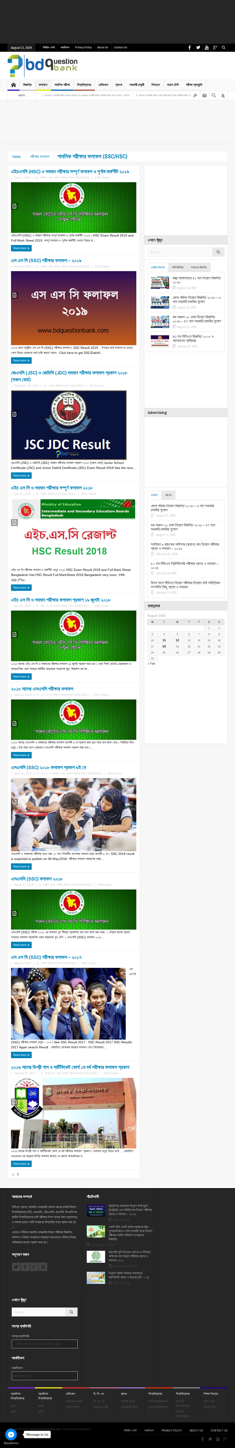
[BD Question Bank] (42, 66)
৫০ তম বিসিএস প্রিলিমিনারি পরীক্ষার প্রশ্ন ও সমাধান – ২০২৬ (185, 566)
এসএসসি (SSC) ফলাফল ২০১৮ (37, 878)
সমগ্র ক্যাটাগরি (20, 1336)
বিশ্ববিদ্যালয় (84, 84)
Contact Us (120, 47)
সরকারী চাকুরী (136, 84)
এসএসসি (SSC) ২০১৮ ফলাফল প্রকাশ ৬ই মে (48, 767)
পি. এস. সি (98, 1401)
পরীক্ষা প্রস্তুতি (194, 84)
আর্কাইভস (65, 47)
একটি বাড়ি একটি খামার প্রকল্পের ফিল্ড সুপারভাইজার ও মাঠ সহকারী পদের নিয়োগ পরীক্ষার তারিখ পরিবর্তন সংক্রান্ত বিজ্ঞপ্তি (130, 1233)
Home (16, 156)
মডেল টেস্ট (173, 84)
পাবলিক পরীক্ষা (62, 84)
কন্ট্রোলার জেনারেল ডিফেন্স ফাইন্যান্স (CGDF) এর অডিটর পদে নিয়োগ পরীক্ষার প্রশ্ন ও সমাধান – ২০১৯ (130, 1210)
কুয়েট (13, 1411)
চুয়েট (40, 1411)
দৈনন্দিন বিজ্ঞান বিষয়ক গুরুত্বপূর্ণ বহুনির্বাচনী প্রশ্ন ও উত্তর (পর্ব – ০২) (129, 1275)
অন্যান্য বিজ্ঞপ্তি (199, 267)
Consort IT (84, 1429)
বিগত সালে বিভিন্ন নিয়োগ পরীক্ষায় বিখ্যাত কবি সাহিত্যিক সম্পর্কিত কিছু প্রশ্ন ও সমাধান (185, 585)
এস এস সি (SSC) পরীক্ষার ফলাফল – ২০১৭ (46, 957)
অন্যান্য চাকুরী (100, 1407)
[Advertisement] (118, 21)
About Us (102, 47)
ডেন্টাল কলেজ (72, 1407)
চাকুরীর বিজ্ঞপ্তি (158, 267)
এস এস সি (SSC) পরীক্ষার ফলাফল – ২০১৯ (46, 260)
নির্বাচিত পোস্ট (49, 47)
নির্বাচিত (154, 495)
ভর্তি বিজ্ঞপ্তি (178, 267)
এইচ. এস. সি (46, 606)
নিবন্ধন (155, 84)
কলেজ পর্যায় (209, 1407)
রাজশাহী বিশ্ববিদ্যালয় (183, 1403)
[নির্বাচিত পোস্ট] (195, 95)
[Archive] (204, 95)
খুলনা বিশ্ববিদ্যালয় (158, 1407)
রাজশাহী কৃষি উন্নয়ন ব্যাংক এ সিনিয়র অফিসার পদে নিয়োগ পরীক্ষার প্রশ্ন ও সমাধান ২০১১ (129, 1256)
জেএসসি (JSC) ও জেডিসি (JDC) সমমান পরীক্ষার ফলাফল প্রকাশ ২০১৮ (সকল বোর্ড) (69, 376)
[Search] (213, 95)
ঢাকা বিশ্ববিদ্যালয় (157, 1401)
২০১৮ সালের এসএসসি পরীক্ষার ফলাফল (42, 688)
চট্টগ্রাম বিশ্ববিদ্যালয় (183, 1413)
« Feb (151, 663)
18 (164, 646)
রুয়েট (41, 1406)
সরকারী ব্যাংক (128, 1401)
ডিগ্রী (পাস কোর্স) (53, 1073)
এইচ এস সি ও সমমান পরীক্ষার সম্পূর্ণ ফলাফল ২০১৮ (52, 487)
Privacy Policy (83, 47)
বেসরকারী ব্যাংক (129, 1407)
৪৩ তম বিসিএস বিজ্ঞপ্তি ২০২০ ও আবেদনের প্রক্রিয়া (193, 338)
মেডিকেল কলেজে (74, 1401)
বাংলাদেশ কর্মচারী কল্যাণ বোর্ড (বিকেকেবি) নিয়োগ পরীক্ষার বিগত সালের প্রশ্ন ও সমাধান (133, 95)
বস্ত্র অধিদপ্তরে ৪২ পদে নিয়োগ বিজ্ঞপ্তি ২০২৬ (197, 280)
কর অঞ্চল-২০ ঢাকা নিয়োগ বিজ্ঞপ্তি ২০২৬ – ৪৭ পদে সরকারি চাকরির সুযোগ (197, 319)
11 (164, 640)
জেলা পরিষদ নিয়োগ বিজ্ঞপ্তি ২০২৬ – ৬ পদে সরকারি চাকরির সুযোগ (197, 299)
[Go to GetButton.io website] (11, 1443)
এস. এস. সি (46, 694)
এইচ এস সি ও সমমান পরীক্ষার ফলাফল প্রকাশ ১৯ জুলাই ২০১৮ (61, 599)
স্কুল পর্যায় (209, 1401)
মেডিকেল (103, 84)
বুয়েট (13, 1406)
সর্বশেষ (168, 495)
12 (177, 640)
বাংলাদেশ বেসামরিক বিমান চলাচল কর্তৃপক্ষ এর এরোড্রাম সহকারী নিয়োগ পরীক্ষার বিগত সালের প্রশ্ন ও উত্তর (47, 95)
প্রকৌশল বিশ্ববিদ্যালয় (17, 1396)
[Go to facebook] (11, 1434)
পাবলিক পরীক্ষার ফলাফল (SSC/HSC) (71, 177)
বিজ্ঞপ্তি (27, 84)
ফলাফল (43, 84)
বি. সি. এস (98, 1394)
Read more (20, 248)
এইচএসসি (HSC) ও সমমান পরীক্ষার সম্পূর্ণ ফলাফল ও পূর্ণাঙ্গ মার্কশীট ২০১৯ (70, 171)
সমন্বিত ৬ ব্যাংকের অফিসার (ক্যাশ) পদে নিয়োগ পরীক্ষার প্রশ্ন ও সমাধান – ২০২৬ (185, 546)
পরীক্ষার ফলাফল (39, 156)
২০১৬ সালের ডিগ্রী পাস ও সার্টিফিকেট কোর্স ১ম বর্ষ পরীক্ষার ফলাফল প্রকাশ (70, 1067)
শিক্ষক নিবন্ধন (211, 1394)
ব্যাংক (118, 84)
